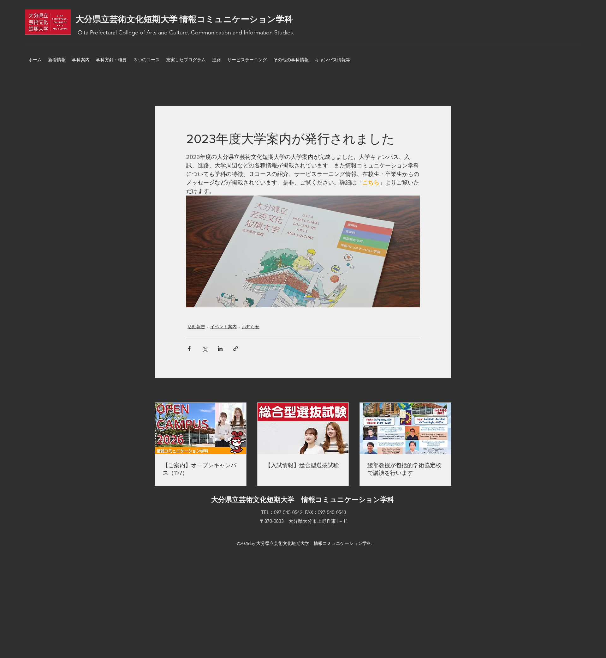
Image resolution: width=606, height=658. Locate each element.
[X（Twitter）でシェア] (205, 349)
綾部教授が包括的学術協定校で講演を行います (404, 469)
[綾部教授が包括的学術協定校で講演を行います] (405, 428)
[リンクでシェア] (236, 349)
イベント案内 (223, 326)
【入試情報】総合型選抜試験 (302, 465)
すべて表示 (440, 390)
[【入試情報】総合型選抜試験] (303, 428)
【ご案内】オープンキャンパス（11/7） (199, 469)
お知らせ (250, 326)
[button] (443, 76)
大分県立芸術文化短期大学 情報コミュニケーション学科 (184, 19)
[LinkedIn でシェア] (220, 349)
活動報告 (196, 326)
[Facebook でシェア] (189, 349)
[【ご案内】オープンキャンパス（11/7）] (200, 428)
